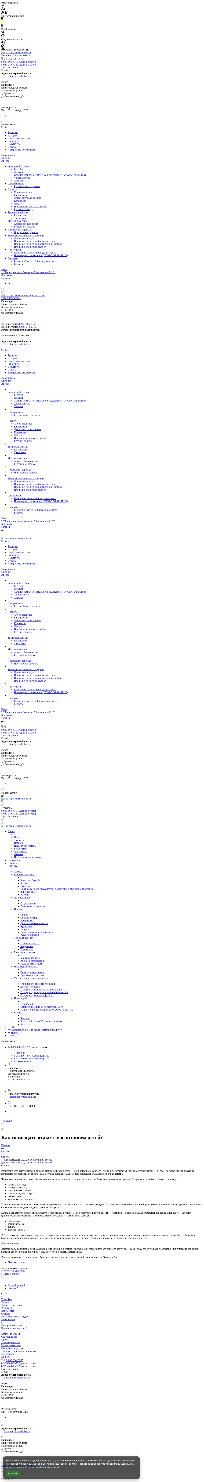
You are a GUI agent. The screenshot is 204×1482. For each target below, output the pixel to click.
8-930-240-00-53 (18, 64)
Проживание (8, 155)
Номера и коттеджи (11, 1325)
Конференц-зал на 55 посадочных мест (35, 252)
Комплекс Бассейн (18, 166)
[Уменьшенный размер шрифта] (2, 5)
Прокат (12, 189)
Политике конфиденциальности (42, 1467)
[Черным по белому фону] (2, 19)
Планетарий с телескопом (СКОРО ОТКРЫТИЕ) (41, 255)
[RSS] (2, 1129)
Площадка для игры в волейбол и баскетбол (38, 244)
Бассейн (18, 169)
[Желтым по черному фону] (2, 23)
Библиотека (20, 195)
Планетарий (15, 249)
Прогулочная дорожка (26, 232)
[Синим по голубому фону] (2, 26)
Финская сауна (22, 177)
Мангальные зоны (18, 221)
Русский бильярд (23, 209)
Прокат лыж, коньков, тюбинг (30, 206)
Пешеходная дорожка (20, 229)
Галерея (5, 278)
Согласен (12, 1473)
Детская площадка (24, 238)
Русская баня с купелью (27, 186)
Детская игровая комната (27, 198)
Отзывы (12, 146)
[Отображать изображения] (3, 32)
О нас (4, 127)
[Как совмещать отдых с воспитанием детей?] (26, 1162)
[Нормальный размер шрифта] (3, 9)
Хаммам (18, 180)
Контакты (6, 275)
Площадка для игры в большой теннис (35, 241)
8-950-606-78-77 (14, 59)
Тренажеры (20, 218)
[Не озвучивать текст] (2, 46)
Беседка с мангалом (24, 226)
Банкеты (13, 258)
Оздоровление (16, 183)
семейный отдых (16, 1271)
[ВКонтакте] (9, 283)
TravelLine (6, 1120)
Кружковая (20, 200)
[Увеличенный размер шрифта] (4, 13)
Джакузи (19, 172)
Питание (6, 158)
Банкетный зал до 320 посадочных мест (35, 261)
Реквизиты (13, 141)
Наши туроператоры (19, 138)
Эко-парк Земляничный (14, 1328)
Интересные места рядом (21, 149)
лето (3, 1271)
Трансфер (13, 132)
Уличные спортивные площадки (26, 235)
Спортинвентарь (23, 192)
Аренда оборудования (26, 223)
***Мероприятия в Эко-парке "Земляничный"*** (28, 272)
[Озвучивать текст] (3, 43)
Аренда (5, 160)
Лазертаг (19, 203)
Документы (14, 144)
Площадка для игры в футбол (30, 246)
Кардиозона (20, 215)
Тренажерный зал (17, 212)
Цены (4, 269)
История (12, 135)
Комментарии (17, 1262)
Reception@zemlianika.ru (17, 76)
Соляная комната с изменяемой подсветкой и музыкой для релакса (50, 175)
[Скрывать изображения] (2, 36)
